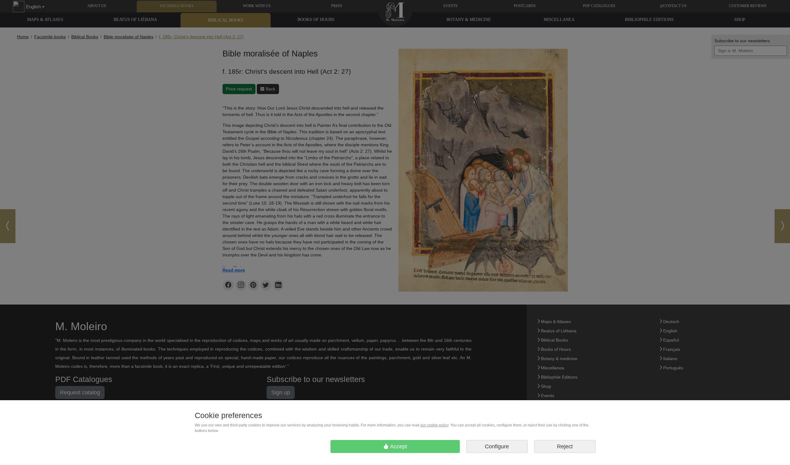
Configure (497, 446)
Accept (398, 446)
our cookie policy (434, 425)
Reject (565, 446)
